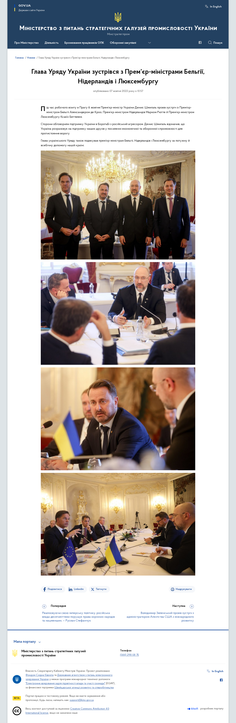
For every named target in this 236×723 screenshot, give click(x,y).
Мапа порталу (25, 642)
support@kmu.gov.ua (82, 700)
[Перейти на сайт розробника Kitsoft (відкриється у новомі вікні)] (193, 708)
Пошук (218, 43)
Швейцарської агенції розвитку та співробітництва (84, 687)
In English (216, 6)
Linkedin (79, 589)
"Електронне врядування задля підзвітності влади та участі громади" (65, 683)
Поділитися (55, 589)
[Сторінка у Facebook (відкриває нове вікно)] (200, 42)
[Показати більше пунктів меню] (149, 42)
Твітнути (101, 589)
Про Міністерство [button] (26, 43)
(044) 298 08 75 (129, 655)
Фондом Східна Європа (40, 675)
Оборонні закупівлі (123, 43)
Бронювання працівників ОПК (84, 43)
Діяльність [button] (52, 43)
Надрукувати (184, 589)
